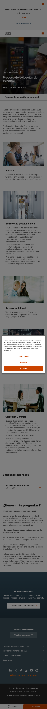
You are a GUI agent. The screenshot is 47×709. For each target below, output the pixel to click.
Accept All (23, 368)
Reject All (23, 362)
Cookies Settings (23, 356)
